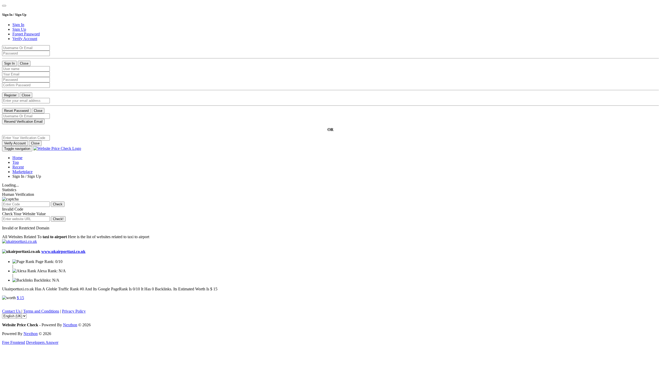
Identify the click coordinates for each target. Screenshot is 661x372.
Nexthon (70, 325)
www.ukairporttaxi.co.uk (63, 251)
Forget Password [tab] (26, 34)
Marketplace (22, 171)
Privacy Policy (74, 311)
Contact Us (11, 311)
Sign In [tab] (18, 24)
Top (15, 162)
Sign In (9, 63)
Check (57, 204)
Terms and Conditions (41, 311)
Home (17, 158)
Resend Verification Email (23, 121)
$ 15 (20, 298)
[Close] (4, 5)
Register (10, 95)
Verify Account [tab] (24, 38)
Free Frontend (13, 342)
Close (24, 63)
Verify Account (15, 143)
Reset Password (16, 111)
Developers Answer (42, 342)
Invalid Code (12, 209)
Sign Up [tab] (19, 29)
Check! (58, 219)
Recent (18, 167)
